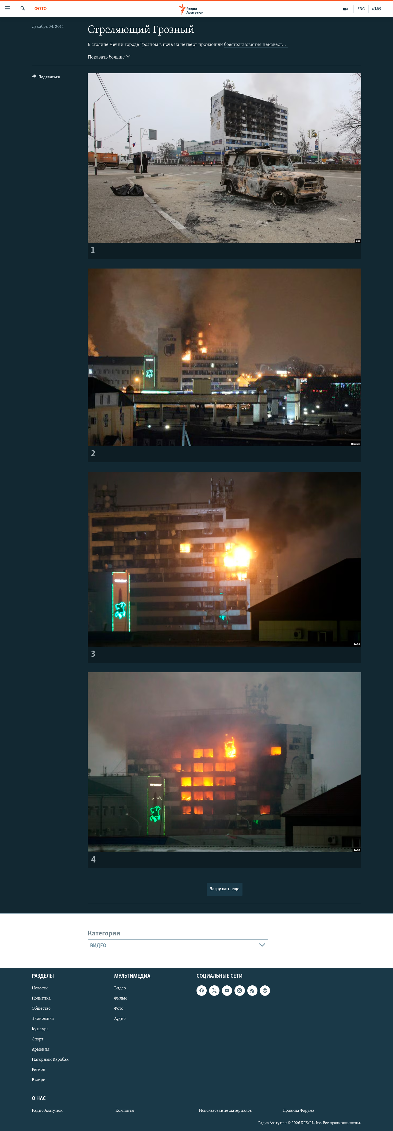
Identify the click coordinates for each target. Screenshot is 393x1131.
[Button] (46, 78)
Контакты (124, 1111)
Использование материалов (225, 1111)
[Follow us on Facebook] (201, 991)
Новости (40, 988)
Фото (40, 9)
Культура (40, 1029)
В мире (38, 1080)
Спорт (37, 1039)
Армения (40, 1049)
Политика (41, 999)
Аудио (120, 1019)
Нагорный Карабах (50, 1060)
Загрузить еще (224, 889)
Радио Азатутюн (47, 1111)
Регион (38, 1070)
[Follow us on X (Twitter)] (214, 991)
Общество (41, 1009)
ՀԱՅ (376, 9)
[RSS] (252, 991)
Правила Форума (298, 1111)
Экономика (43, 1019)
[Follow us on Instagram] (239, 991)
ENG (361, 9)
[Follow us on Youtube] (227, 991)
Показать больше (107, 57)
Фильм (120, 999)
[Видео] (345, 9)
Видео (120, 988)
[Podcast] (265, 991)
